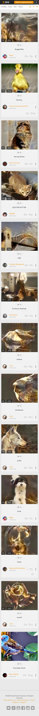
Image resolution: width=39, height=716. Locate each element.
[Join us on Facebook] (23, 708)
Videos (20, 7)
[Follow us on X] (33, 708)
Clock (19, 562)
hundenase (19, 410)
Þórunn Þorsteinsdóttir (18, 106)
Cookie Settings (22, 700)
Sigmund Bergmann (17, 568)
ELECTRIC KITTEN (19, 207)
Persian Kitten (19, 157)
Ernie (19, 511)
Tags (32, 700)
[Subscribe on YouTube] (18, 708)
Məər (11, 55)
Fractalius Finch (19, 668)
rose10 (19, 617)
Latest (10, 7)
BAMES (12, 214)
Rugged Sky (19, 49)
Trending (3, 7)
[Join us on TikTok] (13, 708)
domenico (13, 315)
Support (23, 702)
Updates (16, 702)
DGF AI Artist (14, 163)
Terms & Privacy (9, 700)
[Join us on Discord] (9, 708)
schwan (19, 359)
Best (15, 7)
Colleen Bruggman (16, 264)
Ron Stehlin (13, 674)
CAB (19, 258)
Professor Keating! (19, 309)
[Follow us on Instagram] (28, 708)
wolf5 (19, 461)
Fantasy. (19, 100)
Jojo (11, 365)
